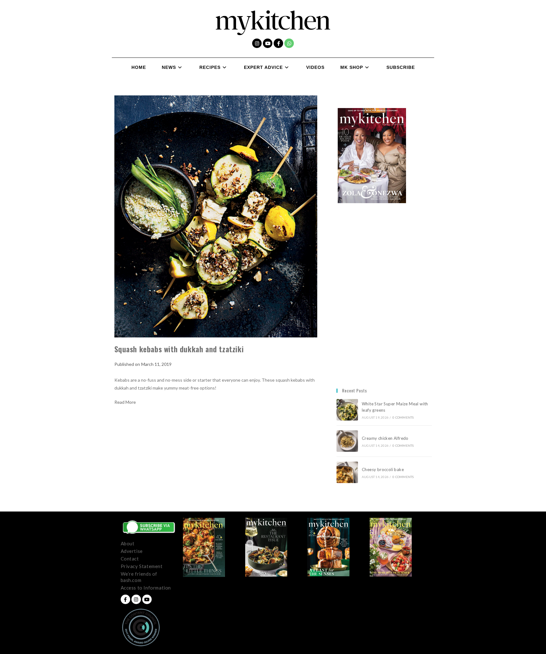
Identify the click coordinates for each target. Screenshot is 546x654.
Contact (130, 558)
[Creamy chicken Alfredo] (347, 441)
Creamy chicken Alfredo (386, 438)
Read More (125, 402)
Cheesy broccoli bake (384, 469)
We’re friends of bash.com (139, 577)
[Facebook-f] (278, 43)
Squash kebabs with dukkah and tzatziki (179, 348)
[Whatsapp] (289, 43)
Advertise (132, 551)
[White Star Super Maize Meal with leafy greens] (347, 410)
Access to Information (146, 587)
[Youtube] (267, 43)
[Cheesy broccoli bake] (347, 472)
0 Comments (403, 417)
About (128, 543)
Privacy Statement (142, 566)
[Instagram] (257, 43)
